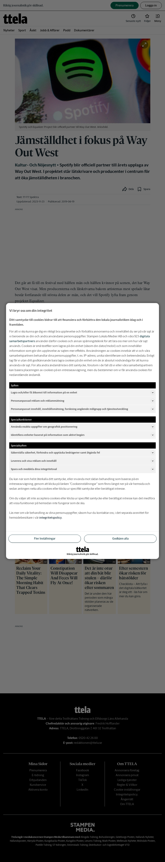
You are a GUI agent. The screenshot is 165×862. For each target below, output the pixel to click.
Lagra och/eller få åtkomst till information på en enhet (44, 392)
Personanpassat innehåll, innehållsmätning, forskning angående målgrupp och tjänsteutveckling (69, 408)
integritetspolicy (50, 517)
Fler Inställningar (44, 538)
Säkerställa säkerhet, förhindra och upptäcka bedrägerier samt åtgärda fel (55, 452)
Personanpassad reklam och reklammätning (37, 400)
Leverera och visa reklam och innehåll (34, 460)
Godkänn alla (120, 538)
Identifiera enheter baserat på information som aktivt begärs (48, 434)
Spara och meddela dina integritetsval (34, 469)
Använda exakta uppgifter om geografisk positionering (44, 426)
